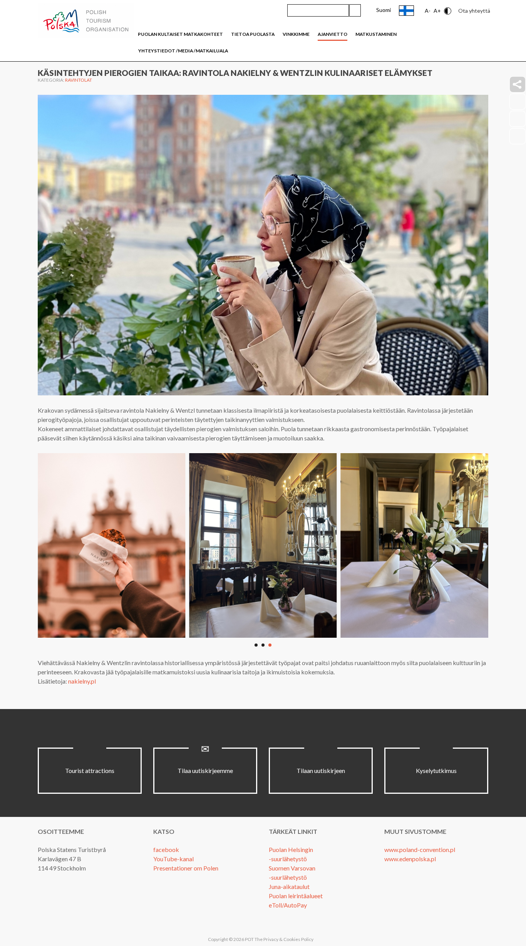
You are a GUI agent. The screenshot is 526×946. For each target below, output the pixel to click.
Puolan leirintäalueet (296, 895)
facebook (166, 849)
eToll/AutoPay (288, 905)
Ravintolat (78, 80)
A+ (437, 10)
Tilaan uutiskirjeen (321, 770)
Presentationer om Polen (185, 868)
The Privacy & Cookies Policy (284, 939)
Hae (355, 10)
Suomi (383, 10)
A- (428, 10)
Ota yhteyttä (474, 10)
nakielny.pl (82, 681)
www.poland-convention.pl (419, 849)
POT (249, 939)
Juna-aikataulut (289, 886)
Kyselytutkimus (436, 770)
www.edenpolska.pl (410, 858)
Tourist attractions (89, 770)
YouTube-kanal (173, 858)
